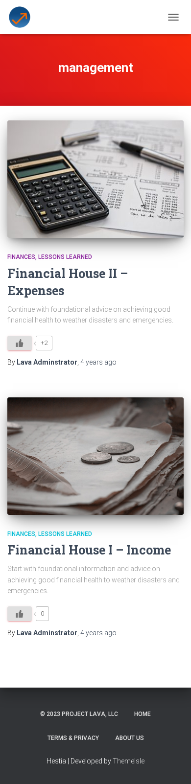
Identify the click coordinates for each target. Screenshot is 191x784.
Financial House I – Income (89, 550)
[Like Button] (19, 343)
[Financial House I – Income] (95, 456)
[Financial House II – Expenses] (95, 179)
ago (98, 362)
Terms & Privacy (73, 738)
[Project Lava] (23, 17)
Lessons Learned (65, 257)
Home (142, 714)
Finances (21, 257)
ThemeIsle (128, 761)
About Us (129, 738)
